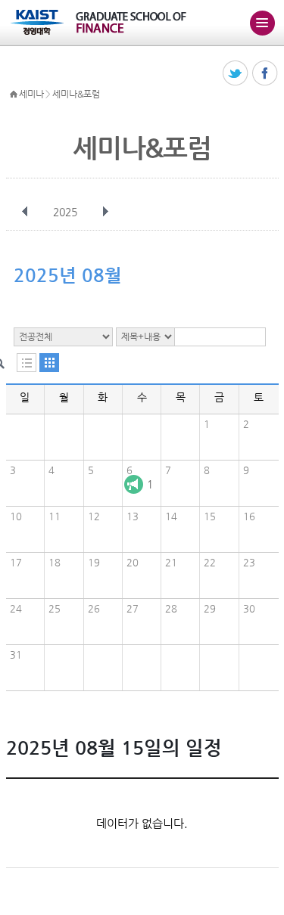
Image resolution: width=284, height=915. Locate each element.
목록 (26, 362)
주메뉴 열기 (262, 23)
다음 (105, 212)
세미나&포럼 (75, 93)
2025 (65, 212)
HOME (13, 94)
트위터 (236, 73)
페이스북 (265, 73)
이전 (25, 212)
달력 (49, 362)
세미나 (31, 93)
